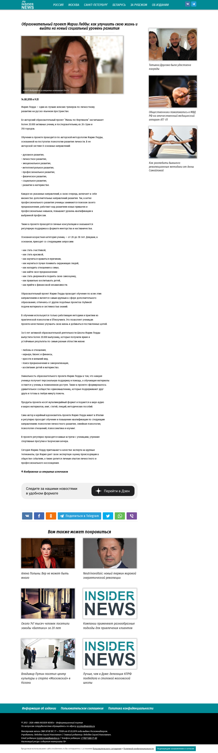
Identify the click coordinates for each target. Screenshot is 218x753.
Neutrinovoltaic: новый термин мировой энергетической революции (109, 575)
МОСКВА (73, 5)
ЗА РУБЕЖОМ (138, 5)
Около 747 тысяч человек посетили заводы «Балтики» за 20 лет (45, 626)
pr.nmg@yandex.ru (86, 726)
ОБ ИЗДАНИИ (160, 5)
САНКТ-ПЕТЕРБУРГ (96, 5)
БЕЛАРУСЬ (119, 5)
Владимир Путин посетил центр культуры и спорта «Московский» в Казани (45, 678)
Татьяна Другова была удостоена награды (170, 66)
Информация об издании (39, 708)
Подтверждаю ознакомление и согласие (175, 748)
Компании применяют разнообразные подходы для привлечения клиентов (109, 626)
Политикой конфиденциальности (139, 748)
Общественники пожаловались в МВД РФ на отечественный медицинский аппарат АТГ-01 (172, 115)
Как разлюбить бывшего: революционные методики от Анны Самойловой (171, 166)
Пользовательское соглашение (82, 708)
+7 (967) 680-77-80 (89, 738)
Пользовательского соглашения (107, 748)
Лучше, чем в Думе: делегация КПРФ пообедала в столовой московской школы (107, 678)
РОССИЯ (58, 5)
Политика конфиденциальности (130, 708)
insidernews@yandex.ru (48, 738)
